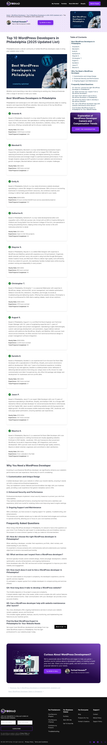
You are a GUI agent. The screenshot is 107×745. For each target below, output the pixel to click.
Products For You (83, 718)
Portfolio (66, 716)
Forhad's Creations (83, 721)
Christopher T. (77, 58)
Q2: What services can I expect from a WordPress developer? (85, 92)
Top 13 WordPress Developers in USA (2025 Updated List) (44, 15)
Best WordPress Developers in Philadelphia (83, 42)
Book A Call (59, 627)
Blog (79, 714)
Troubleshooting (53, 731)
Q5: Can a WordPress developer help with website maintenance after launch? (86, 104)
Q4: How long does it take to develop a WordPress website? (85, 100)
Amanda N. (76, 46)
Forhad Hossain (19, 22)
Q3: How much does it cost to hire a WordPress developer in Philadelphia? (84, 96)
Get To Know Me (68, 723)
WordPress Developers (18, 15)
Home (8, 15)
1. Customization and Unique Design (84, 76)
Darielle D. (75, 63)
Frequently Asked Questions (82, 84)
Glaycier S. (75, 56)
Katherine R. (76, 53)
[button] (45, 22)
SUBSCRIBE (17, 728)
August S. (75, 60)
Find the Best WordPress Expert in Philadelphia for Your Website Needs (84, 108)
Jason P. (75, 65)
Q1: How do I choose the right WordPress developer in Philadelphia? (86, 88)
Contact (95, 714)
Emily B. (74, 51)
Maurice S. (75, 67)
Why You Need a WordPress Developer (82, 72)
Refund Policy (97, 718)
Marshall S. (75, 49)
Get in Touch (94, 3)
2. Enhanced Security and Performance (85, 78)
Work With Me (67, 720)
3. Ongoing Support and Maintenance (84, 81)
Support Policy (97, 721)
